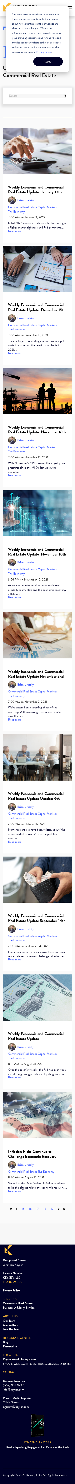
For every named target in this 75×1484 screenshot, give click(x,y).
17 (37, 1208)
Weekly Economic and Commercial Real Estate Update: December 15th (37, 307)
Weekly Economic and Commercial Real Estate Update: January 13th (36, 189)
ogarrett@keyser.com (16, 1406)
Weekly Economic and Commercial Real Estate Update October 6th (36, 796)
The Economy (16, 211)
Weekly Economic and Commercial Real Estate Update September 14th (37, 918)
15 (23, 1208)
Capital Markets (47, 207)
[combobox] (36, 96)
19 (52, 1208)
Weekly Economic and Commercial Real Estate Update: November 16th (37, 429)
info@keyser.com (13, 1389)
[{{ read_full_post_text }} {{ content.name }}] (37, 151)
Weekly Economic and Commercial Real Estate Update (36, 1036)
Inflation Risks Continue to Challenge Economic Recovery (32, 1153)
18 (44, 1208)
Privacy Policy (43, 52)
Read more (14, 231)
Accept (48, 61)
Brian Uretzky (25, 200)
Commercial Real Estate (22, 207)
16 (30, 1208)
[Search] (65, 96)
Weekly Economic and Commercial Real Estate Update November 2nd (36, 673)
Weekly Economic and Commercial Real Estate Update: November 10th (37, 551)
